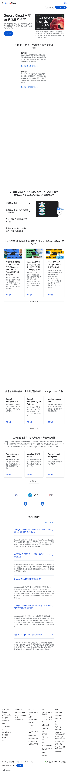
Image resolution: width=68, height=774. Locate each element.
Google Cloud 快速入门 (47, 720)
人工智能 (31, 725)
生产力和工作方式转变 (33, 732)
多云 (3, 723)
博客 (3, 740)
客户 (28, 17)
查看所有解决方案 (33, 744)
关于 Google (5, 762)
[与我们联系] (49, 7)
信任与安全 (5, 718)
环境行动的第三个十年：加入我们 (56, 762)
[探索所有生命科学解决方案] (29, 87)
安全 (30, 728)
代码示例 (44, 734)
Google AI (19, 17)
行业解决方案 (32, 735)
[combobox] (8, 770)
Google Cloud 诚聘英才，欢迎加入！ (60, 747)
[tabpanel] (34, 358)
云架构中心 (45, 737)
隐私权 (12, 762)
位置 (3, 729)
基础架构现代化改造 (33, 713)
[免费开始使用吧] (61, 7)
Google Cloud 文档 (47, 717)
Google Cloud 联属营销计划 (47, 713)
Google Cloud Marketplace (45, 724)
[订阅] (19, 766)
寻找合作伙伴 (58, 715)
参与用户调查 (58, 744)
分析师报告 (5, 735)
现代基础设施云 (6, 720)
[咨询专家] (8, 33)
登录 (65, 3)
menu (2, 3)
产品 (43, 17)
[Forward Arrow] (59, 163)
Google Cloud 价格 (20, 712)
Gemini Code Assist (14, 133)
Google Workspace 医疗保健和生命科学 (20, 167)
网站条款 (18, 762)
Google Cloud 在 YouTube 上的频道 (60, 733)
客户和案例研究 (6, 732)
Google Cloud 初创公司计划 (47, 749)
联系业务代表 (58, 712)
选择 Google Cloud (7, 715)
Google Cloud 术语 (27, 762)
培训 (43, 739)
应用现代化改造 (33, 720)
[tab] (28, 321)
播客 (56, 724)
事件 (56, 721)
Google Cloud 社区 (60, 751)
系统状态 (44, 752)
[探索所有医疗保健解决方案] (29, 66)
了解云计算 (45, 728)
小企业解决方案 (33, 741)
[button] (34, 107)
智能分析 (31, 722)
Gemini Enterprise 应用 (15, 117)
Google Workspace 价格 (20, 716)
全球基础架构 (6, 726)
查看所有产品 (19, 720)
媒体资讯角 (58, 730)
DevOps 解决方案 (33, 738)
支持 (43, 731)
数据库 (30, 717)
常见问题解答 (53, 17)
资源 (35, 17)
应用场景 (9, 17)
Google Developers (47, 745)
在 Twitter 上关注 (59, 741)
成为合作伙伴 (58, 718)
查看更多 (33, 301)
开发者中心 (58, 727)
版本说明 (44, 755)
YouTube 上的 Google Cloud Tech (60, 737)
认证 (43, 742)
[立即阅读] (13, 151)
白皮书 (4, 738)
